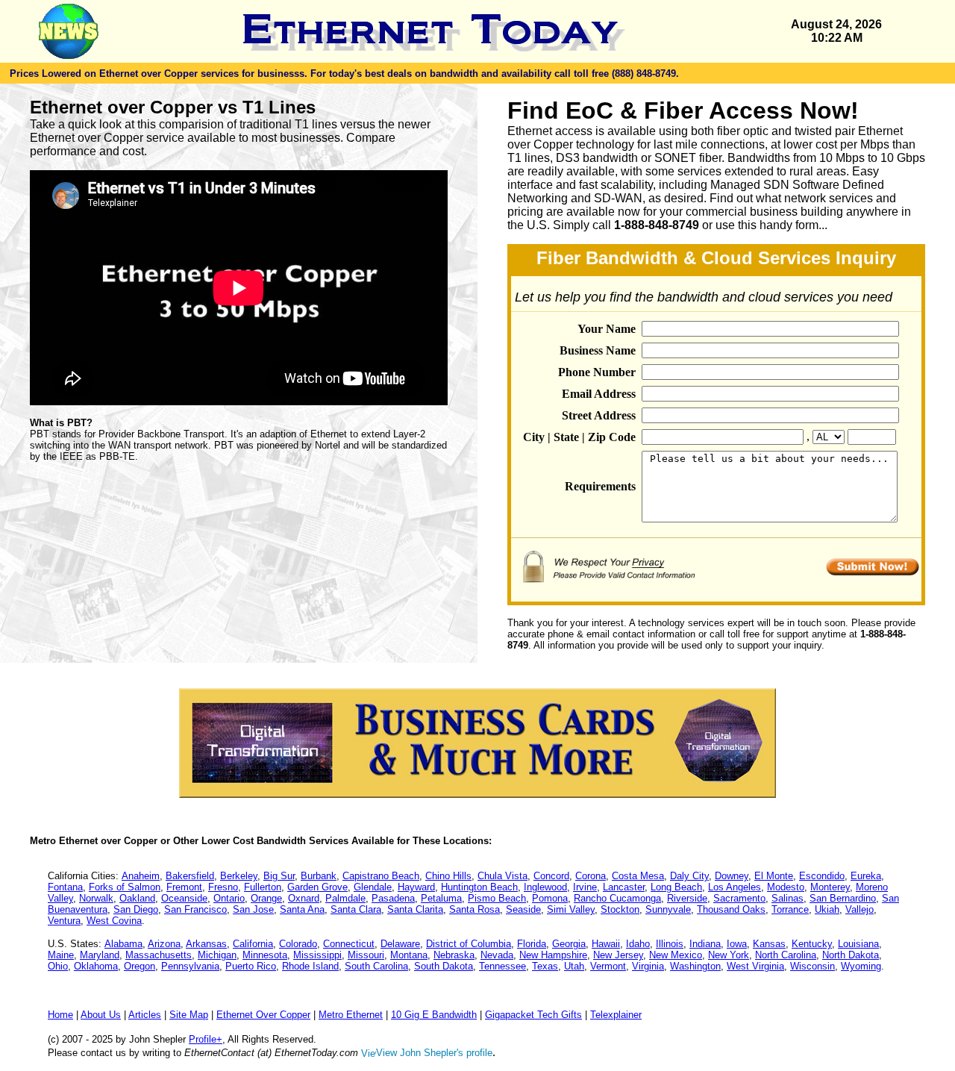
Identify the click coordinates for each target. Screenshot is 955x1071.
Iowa (737, 943)
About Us (101, 1014)
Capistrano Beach (380, 875)
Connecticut (349, 943)
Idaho (638, 943)
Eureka (866, 875)
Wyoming (861, 966)
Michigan (217, 955)
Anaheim (141, 875)
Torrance (790, 909)
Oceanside (184, 898)
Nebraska (454, 955)
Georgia (569, 943)
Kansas (769, 943)
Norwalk (96, 898)
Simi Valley (571, 909)
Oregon (139, 966)
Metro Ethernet (351, 1014)
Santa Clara (356, 909)
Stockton (620, 909)
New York (728, 955)
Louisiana (858, 943)
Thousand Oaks (731, 909)
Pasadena (393, 898)
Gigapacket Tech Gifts (533, 1014)
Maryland (99, 955)
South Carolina (376, 966)
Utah (574, 966)
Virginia (648, 966)
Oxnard (303, 898)
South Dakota (443, 966)
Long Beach (676, 887)
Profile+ (205, 1039)
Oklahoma (96, 966)
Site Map (188, 1014)
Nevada (496, 955)
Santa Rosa (474, 909)
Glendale (373, 887)
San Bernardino (843, 898)
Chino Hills (448, 875)
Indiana (705, 943)
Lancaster (624, 887)
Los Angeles (734, 887)
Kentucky (812, 943)
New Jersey (618, 955)
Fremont (184, 887)
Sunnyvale (668, 909)
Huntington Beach (479, 887)
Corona (590, 875)
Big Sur (279, 875)
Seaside (523, 909)
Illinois (669, 943)
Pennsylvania (190, 966)
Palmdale (345, 898)
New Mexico (675, 955)
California (253, 943)
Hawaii (606, 943)
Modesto (785, 887)
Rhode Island (310, 966)
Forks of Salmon (124, 887)
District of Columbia (468, 943)
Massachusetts (158, 955)
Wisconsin (812, 966)
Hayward (416, 887)
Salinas (787, 898)
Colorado (298, 943)
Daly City (689, 875)
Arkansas (206, 943)
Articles (144, 1014)
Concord (551, 875)
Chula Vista (502, 875)
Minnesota (264, 955)
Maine (61, 955)
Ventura (64, 920)
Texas (545, 966)
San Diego (135, 909)
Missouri (366, 955)
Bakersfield (190, 875)
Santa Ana (302, 909)
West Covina (114, 920)
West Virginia (755, 966)
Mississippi (317, 955)
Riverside (687, 898)
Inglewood (545, 887)
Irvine (585, 887)
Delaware (400, 943)
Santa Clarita (415, 909)
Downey (731, 875)
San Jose (253, 909)
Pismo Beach (497, 898)
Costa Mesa (638, 875)
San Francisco (195, 909)
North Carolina (785, 955)
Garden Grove (317, 887)
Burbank (318, 875)
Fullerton (262, 887)
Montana (409, 955)
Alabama (123, 943)
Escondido (822, 875)
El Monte (773, 875)
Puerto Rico (250, 966)
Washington (695, 966)
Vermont (608, 966)
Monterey (830, 887)
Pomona (550, 898)
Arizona (164, 943)
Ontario (229, 898)
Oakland (137, 898)
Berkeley (238, 875)
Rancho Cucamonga (617, 898)
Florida (531, 943)
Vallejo (859, 909)
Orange (266, 898)
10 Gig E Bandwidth (434, 1014)
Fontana (65, 887)
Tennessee (502, 966)
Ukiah (827, 909)
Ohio (58, 966)
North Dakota (850, 955)
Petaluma (441, 898)
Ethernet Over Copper (263, 1014)
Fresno (223, 887)
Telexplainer (616, 1014)
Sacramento (739, 898)
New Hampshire (553, 955)
